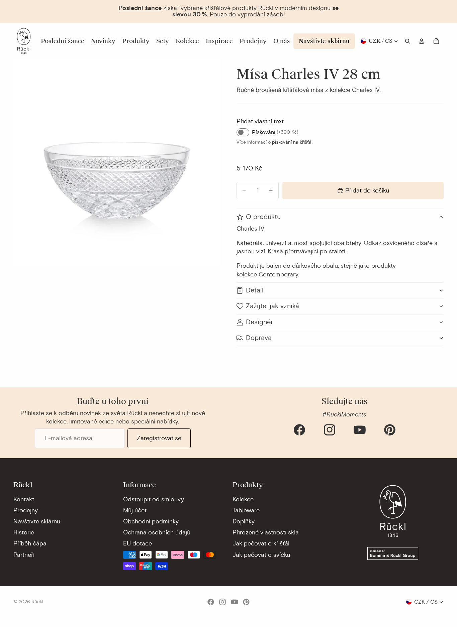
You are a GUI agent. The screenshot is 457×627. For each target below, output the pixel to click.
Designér (259, 322)
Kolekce (243, 499)
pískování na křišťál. (292, 142)
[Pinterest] (390, 430)
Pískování (275, 132)
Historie (23, 532)
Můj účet (135, 510)
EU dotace (137, 543)
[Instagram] (330, 430)
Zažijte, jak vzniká (272, 306)
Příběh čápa (30, 543)
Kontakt (23, 499)
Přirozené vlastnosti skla (266, 532)
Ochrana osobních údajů (156, 532)
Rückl (37, 602)
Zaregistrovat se (159, 438)
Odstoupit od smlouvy (153, 499)
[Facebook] (299, 430)
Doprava (259, 338)
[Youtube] (360, 430)
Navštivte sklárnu (36, 521)
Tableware (246, 510)
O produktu (263, 217)
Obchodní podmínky (151, 521)
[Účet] (421, 41)
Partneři (23, 554)
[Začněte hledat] (407, 41)
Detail (255, 290)
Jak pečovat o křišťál (261, 543)
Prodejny (25, 510)
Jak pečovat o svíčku (261, 554)
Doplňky (244, 521)
